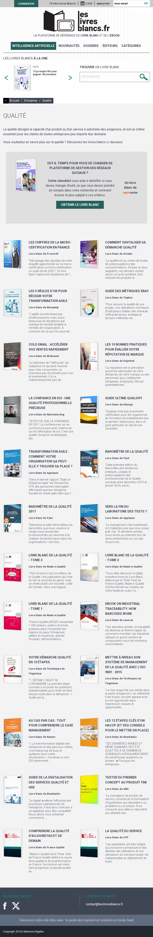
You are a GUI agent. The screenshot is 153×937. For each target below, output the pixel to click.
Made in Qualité (56, 566)
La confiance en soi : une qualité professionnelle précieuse (50, 403)
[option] (38, 78)
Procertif (52, 253)
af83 (125, 788)
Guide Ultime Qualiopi (123, 398)
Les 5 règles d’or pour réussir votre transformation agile (48, 296)
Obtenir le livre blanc (80, 205)
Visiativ (127, 253)
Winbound (53, 356)
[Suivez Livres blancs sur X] (16, 906)
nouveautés (69, 46)
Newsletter (104, 3)
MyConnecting (55, 414)
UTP (125, 837)
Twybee (128, 297)
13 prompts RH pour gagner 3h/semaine (45, 73)
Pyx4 (126, 458)
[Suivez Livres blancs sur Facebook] (7, 906)
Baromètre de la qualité (126, 451)
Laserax (128, 620)
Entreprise (30, 100)
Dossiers (91, 46)
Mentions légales (34, 931)
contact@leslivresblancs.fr (104, 904)
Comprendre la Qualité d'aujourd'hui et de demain (49, 836)
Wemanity (52, 307)
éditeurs (110, 46)
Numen (51, 736)
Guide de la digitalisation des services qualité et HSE (51, 782)
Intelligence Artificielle (33, 46)
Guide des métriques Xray (127, 291)
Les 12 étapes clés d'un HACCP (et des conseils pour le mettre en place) (127, 725)
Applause (52, 472)
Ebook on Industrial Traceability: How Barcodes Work (122, 608)
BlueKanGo (130, 736)
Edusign (128, 404)
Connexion (26, 3)
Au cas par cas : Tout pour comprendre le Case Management (51, 725)
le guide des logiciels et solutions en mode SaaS (100, 920)
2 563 (88, 3)
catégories (131, 46)
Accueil (14, 100)
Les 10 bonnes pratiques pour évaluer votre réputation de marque (126, 349)
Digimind (128, 360)
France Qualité (56, 847)
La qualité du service (123, 831)
